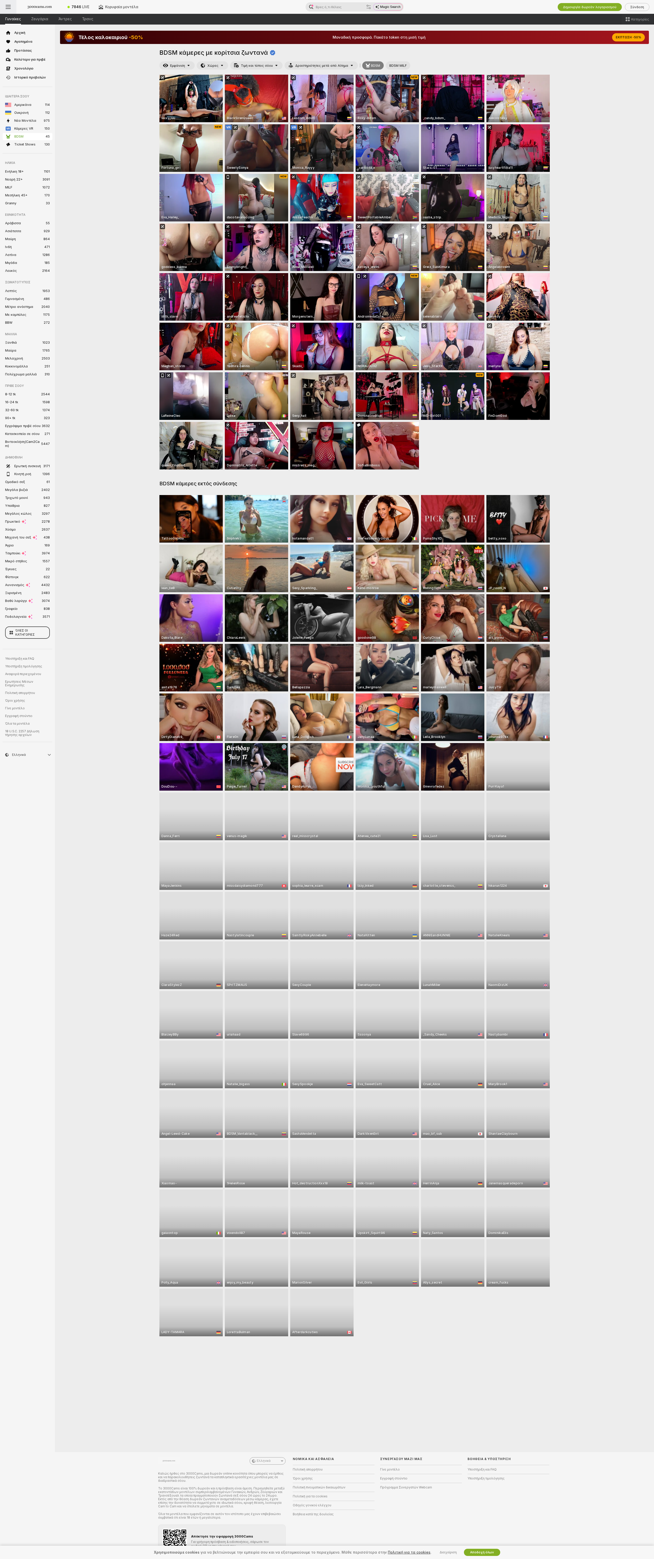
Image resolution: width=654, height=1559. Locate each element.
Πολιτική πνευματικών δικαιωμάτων (319, 1487)
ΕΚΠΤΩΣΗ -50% (628, 37)
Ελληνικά (264, 1461)
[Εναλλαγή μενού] (8, 7)
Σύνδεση (637, 7)
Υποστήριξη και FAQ (19, 658)
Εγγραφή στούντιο (18, 716)
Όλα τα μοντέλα (17, 723)
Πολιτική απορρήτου (20, 693)
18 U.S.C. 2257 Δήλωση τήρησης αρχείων (22, 733)
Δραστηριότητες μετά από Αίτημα (321, 66)
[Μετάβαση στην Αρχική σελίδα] (39, 7)
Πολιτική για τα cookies (310, 1496)
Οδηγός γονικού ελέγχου (312, 1505)
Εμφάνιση (177, 66)
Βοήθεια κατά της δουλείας (313, 1514)
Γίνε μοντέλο (15, 708)
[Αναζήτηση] (368, 6)
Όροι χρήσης (15, 700)
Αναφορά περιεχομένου (23, 674)
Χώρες (212, 66)
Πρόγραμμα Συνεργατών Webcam (406, 1487)
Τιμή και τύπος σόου (257, 66)
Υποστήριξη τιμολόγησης (23, 666)
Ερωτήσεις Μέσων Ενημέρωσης (19, 683)
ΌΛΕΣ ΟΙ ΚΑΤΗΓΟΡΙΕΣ (25, 632)
